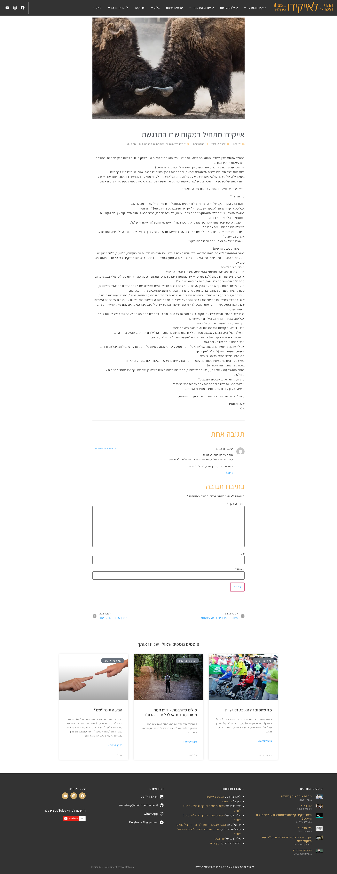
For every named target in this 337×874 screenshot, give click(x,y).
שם (242, 553)
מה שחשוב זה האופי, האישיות (248, 710)
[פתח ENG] (93, 7)
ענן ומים (227, 801)
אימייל (239, 569)
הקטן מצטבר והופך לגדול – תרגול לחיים (201, 825)
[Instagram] (15, 8)
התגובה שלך (236, 503)
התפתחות (147, 144)
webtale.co (127, 867)
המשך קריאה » (265, 740)
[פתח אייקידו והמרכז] (245, 7)
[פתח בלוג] (152, 7)
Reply (229, 472)
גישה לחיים (158, 144)
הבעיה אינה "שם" (108, 710)
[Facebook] (23, 8)
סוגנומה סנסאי (133, 144)
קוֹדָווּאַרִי (306, 806)
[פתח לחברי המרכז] (109, 7)
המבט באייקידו (302, 850)
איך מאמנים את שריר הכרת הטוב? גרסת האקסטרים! (287, 839)
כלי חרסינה (305, 828)
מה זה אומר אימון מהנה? (296, 796)
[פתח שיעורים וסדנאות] (190, 7)
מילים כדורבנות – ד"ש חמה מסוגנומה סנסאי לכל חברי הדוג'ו (171, 712)
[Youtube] (7, 8)
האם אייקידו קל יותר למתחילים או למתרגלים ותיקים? (284, 817)
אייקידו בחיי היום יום (176, 144)
